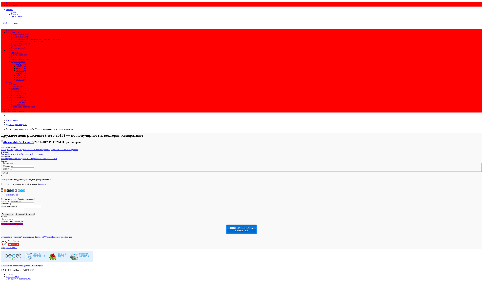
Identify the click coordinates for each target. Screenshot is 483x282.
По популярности (53, 150)
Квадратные (24, 159)
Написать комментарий (11, 201)
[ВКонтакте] (2, 190)
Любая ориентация (9, 159)
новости (42, 184)
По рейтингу (38, 150)
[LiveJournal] (10, 190)
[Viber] (16, 190)
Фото (18, 154)
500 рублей (241, 229)
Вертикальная (51, 159)
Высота (6, 169)
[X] (8, 190)
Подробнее (18, 224)
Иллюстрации (38, 154)
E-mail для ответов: (9, 206)
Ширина (6, 166)
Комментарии (12, 195)
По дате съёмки (26, 150)
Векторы (26, 154)
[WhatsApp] (19, 190)
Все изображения (8, 154)
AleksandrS (26, 142)
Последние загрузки (10, 150)
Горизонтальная (38, 159)
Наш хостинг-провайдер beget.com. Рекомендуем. (22, 266)
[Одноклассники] (5, 190)
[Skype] (21, 190)
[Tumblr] (13, 190)
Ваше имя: (5, 204)
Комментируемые (70, 150)
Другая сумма (7, 224)
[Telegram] (24, 190)
